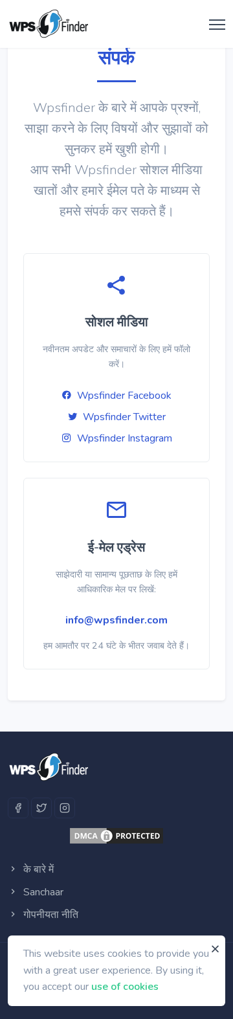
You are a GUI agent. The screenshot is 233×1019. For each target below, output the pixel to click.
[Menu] (214, 25)
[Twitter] (41, 808)
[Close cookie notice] (215, 949)
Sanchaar (42, 892)
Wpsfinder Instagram (124, 438)
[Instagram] (64, 808)
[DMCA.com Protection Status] (116, 835)
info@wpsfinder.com (116, 620)
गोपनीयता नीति (49, 915)
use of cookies (125, 987)
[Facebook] (18, 808)
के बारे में (37, 869)
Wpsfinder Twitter (124, 417)
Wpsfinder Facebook (124, 395)
